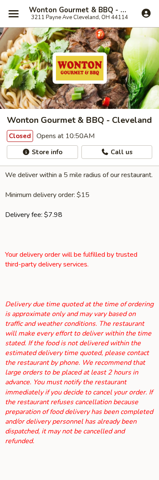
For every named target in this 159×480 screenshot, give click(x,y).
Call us (121, 152)
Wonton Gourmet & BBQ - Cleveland (79, 10)
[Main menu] (13, 13)
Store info (46, 152)
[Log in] (146, 13)
